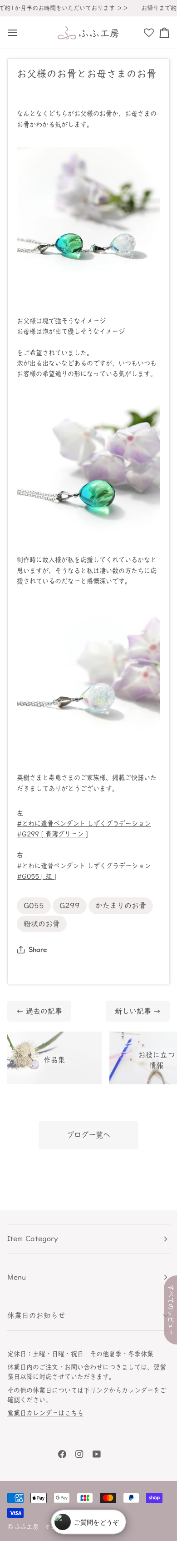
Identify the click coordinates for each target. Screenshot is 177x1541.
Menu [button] (16, 1277)
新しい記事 (138, 1011)
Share (38, 949)
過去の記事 (39, 1011)
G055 (34, 905)
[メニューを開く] (15, 32)
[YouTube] (97, 1454)
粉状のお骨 (42, 923)
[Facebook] (62, 1454)
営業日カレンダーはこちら (45, 1413)
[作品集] (54, 1058)
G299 (69, 905)
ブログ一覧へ (88, 1134)
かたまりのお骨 (120, 905)
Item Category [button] (32, 1238)
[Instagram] (79, 1454)
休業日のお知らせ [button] (36, 1315)
